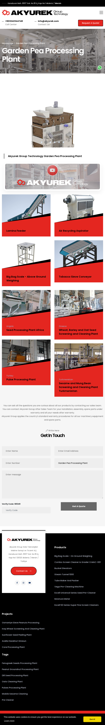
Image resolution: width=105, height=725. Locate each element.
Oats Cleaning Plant (12, 681)
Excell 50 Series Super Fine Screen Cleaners (76, 605)
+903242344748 (14, 21)
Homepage (7, 43)
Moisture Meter (62, 598)
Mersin (34, 3)
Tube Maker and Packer (66, 580)
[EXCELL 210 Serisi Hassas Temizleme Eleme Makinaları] (52, 115)
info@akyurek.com (48, 21)
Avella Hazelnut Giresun (14, 641)
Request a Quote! (90, 23)
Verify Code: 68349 (11, 504)
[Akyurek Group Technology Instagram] (23, 582)
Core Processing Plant (13, 647)
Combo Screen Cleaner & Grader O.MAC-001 (77, 562)
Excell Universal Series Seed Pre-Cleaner (75, 592)
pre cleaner (8, 699)
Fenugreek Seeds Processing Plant (19, 663)
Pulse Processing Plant (21, 379)
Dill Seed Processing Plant (15, 675)
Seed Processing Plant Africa (25, 330)
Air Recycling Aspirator (73, 231)
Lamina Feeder (16, 231)
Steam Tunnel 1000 (64, 574)
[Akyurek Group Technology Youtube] (29, 582)
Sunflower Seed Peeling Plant (17, 634)
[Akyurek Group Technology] (35, 12)
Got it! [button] (92, 719)
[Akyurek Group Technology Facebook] (17, 582)
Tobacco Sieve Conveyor (75, 276)
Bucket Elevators (63, 568)
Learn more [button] (9, 721)
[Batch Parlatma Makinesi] (52, 176)
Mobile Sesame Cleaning (15, 693)
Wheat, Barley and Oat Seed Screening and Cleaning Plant (78, 332)
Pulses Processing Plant (14, 687)
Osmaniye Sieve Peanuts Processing (20, 622)
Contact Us (22, 571)
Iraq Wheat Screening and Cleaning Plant (23, 628)
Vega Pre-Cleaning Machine (68, 586)
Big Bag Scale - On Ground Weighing (73, 556)
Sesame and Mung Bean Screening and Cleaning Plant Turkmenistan (78, 387)
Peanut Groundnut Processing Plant (20, 669)
